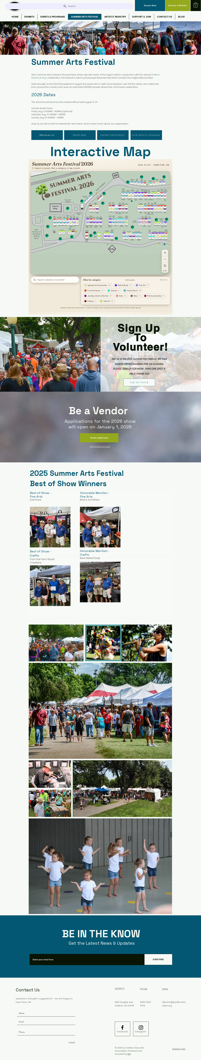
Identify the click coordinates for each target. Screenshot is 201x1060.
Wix (129, 1053)
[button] (150, 5)
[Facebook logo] (122, 1027)
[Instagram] (141, 1027)
